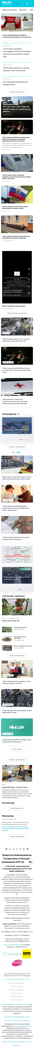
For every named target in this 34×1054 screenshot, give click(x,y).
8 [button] (27, 439)
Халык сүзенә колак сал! (10, 620)
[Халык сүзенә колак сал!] (17, 606)
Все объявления (17, 808)
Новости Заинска (17, 999)
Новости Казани (17, 986)
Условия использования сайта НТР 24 (17, 979)
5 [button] (18, 439)
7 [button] (23, 439)
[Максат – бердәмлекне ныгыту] (7, 648)
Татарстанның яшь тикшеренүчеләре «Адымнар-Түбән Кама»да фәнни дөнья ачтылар (15, 828)
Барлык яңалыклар (9, 10)
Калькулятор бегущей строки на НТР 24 (17, 1042)
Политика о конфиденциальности (17, 1017)
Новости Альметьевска (17, 989)
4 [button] (15, 439)
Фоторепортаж (25, 569)
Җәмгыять (23, 10)
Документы (17, 1045)
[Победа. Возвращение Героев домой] (17, 554)
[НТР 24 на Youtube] (10, 849)
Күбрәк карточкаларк (17, 760)
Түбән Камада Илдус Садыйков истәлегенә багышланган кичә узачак (16, 36)
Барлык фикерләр (17, 836)
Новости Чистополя (17, 996)
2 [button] (10, 439)
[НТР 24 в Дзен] (27, 849)
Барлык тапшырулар (17, 447)
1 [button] (7, 439)
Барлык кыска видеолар (17, 313)
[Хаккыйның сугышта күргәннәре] (7, 639)
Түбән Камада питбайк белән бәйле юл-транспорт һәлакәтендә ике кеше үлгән (16, 370)
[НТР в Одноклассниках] (16, 849)
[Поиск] (23, 3)
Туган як (4, 618)
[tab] (15, 29)
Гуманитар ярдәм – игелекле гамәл (14, 787)
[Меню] (31, 3)
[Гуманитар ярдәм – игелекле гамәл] (17, 773)
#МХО (3, 784)
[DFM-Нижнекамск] (26, 953)
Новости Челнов (17, 993)
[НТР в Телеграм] (20, 849)
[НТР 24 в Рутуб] (24, 849)
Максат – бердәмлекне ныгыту (23, 646)
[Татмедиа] (12, 954)
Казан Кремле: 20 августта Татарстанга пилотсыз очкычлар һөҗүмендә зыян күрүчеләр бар (14, 401)
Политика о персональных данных (17, 1020)
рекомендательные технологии (22, 1026)
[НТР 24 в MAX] (6, 849)
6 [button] (21, 439)
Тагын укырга (17, 749)
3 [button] (13, 439)
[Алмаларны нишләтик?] (7, 629)
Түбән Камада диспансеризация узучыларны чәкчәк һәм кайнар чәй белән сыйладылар (15, 508)
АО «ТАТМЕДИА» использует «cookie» (15, 1004)
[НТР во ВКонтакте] (13, 849)
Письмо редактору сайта (13, 945)
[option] (9, 10)
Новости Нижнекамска (17, 983)
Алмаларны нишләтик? (20, 627)
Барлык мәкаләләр (17, 655)
